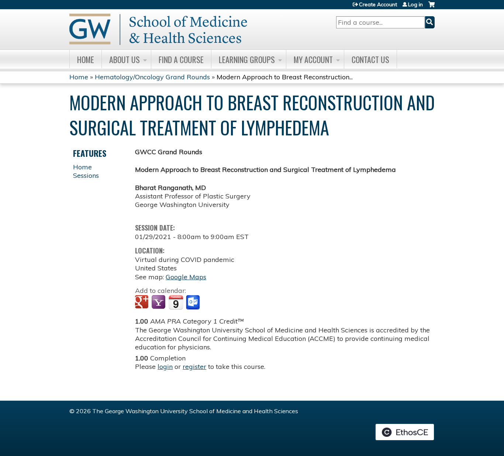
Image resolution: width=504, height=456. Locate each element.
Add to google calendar (142, 302)
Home (85, 59)
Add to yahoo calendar (159, 302)
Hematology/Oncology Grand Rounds (152, 77)
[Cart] (431, 7)
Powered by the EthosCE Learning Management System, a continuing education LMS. (405, 432)
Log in (415, 4)
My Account (313, 59)
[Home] (158, 29)
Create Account (378, 4)
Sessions (86, 175)
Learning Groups (247, 59)
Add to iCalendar (175, 302)
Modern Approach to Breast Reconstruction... (285, 77)
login (165, 366)
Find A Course (181, 59)
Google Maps (186, 277)
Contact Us (370, 59)
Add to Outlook (193, 302)
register (194, 366)
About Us (124, 59)
